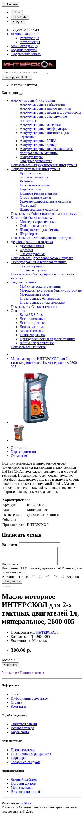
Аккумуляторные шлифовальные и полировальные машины (46, 151)
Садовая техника (24, 282)
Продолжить (12, 581)
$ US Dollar (20, 17)
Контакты (18, 706)
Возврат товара (22, 728)
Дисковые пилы (32, 246)
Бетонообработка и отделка (32, 217)
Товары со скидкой (25, 762)
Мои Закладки (22, 787)
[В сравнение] (8, 586)
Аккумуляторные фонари (39, 145)
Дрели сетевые (31, 173)
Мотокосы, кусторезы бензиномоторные (51, 290)
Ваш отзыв (10, 564)
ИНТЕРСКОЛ (47, 632)
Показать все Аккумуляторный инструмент (44, 165)
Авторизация (30, 42)
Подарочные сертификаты (31, 754)
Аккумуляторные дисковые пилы (45, 108)
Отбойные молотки (35, 226)
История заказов (23, 783)
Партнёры (18, 758)
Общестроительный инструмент (35, 169)
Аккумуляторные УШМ (38, 141)
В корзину (10, 664)
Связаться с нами (24, 724)
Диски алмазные (32, 319)
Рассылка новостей (25, 791)
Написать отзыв (32, 673)
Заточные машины (34, 177)
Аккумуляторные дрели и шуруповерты (50, 112)
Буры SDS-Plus (31, 315)
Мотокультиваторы (34, 294)
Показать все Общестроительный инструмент (46, 213)
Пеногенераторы (32, 335)
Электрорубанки (32, 254)
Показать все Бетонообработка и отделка (42, 238)
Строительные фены (35, 197)
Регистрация (29, 38)
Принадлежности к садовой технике (47, 339)
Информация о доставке (29, 698)
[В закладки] (3, 586)
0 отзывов (9, 673)
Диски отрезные (32, 323)
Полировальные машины (39, 193)
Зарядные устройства (36, 161)
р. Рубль (18, 22)
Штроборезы (29, 234)
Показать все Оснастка (28, 347)
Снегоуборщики (32, 266)
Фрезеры (26, 250)
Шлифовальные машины (39, 209)
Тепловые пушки (33, 270)
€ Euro (17, 12)
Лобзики (26, 181)
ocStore (26, 803)
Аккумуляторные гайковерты (42, 104)
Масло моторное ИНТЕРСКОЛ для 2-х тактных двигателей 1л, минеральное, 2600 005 (44, 363)
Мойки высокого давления (40, 286)
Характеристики (23, 452)
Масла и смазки (32, 331)
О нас (15, 694)
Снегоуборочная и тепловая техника (39, 262)
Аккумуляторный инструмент (34, 100)
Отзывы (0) (19, 456)
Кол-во (7, 660)
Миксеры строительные (38, 222)
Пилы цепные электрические (42, 302)
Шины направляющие (37, 343)
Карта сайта (20, 732)
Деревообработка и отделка (32, 242)
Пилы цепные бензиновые (40, 298)
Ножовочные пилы (34, 185)
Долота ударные (32, 327)
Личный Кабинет (24, 779)
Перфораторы (30, 189)
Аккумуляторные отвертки (40, 124)
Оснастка (18, 310)
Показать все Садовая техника (34, 306)
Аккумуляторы (31, 157)
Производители (23, 750)
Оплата (16, 702)
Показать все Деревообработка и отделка (42, 258)
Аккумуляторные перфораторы (43, 129)
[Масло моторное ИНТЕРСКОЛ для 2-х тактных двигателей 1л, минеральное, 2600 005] (36, 422)
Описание (18, 447)
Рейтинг (8, 577)
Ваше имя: (10, 545)
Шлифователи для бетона (39, 230)
